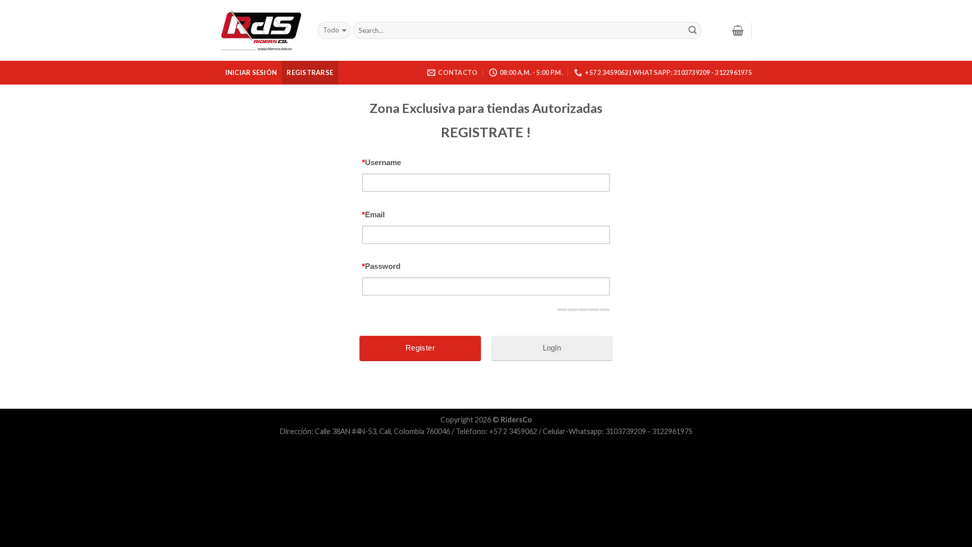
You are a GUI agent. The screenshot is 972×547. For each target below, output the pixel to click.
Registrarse (310, 72)
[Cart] (738, 30)
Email (373, 214)
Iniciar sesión (251, 72)
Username (381, 162)
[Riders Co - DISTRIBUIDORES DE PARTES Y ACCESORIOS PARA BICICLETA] (261, 31)
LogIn (552, 347)
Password (381, 266)
